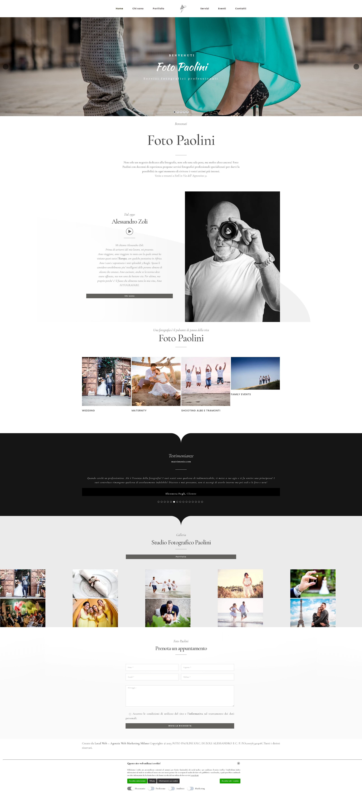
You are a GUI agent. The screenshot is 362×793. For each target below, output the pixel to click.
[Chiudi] (238, 763)
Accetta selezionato (137, 781)
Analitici (180, 788)
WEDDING (88, 410)
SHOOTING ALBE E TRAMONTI (200, 410)
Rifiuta (152, 781)
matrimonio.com (181, 461)
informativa (196, 722)
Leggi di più (195, 775)
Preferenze (160, 788)
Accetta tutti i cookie (230, 781)
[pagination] (158, 510)
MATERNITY (139, 410)
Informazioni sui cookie (168, 781)
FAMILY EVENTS (241, 394)
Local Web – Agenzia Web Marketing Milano (122, 752)
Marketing (200, 788)
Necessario (140, 788)
